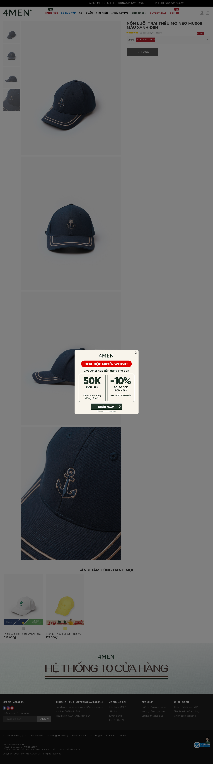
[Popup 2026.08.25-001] (106, 381)
